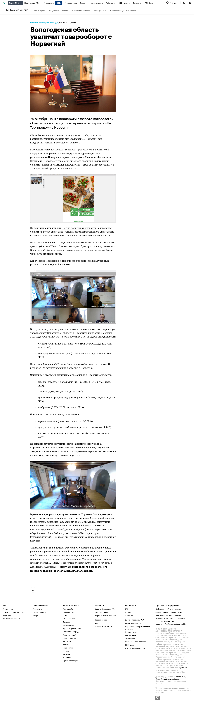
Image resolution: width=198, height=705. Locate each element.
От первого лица (116, 10)
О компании (8, 608)
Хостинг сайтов (131, 631)
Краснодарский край (72, 628)
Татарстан (67, 641)
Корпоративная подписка (106, 615)
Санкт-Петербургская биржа (167, 678)
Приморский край (70, 660)
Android (128, 612)
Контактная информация (13, 612)
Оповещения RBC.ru (103, 626)
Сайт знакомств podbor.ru (136, 641)
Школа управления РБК (135, 648)
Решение (66, 10)
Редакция (7, 615)
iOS (126, 608)
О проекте (131, 10)
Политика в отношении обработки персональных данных (170, 619)
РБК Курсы (129, 644)
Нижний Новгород (71, 631)
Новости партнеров (81, 10)
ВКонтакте (37, 608)
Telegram (37, 615)
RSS (96, 623)
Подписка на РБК (102, 612)
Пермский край (69, 634)
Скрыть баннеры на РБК (105, 608)
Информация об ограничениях (168, 608)
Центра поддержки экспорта (79, 228)
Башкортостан (69, 618)
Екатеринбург (69, 608)
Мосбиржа (180, 676)
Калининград (68, 625)
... (157, 2)
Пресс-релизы (99, 10)
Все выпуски (39, 10)
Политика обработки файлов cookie (170, 624)
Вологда (54, 23)
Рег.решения (130, 635)
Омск (65, 615)
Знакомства (130, 638)
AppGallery (129, 615)
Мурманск (67, 657)
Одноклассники (39, 612)
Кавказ (66, 650)
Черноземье (68, 647)
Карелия (66, 654)
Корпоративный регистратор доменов (137, 627)
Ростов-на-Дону (70, 638)
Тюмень (66, 644)
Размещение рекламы (12, 618)
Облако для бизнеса (133, 623)
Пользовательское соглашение (168, 615)
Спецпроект (53, 10)
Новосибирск (68, 612)
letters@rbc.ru (181, 667)
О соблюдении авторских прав (168, 612)
